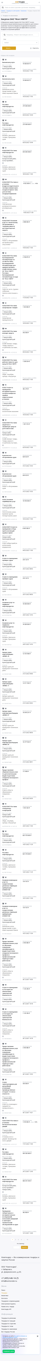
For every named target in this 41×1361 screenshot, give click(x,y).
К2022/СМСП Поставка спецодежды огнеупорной (9, 808)
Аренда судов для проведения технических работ (10, 668)
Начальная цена (27, 62)
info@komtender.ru (9, 1281)
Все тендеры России (8, 1332)
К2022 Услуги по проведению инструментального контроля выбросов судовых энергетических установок (9, 393)
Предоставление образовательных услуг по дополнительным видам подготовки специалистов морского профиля (10, 774)
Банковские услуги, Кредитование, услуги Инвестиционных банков (10, 91)
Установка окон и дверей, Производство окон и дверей (9, 1139)
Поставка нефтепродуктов (8, 105)
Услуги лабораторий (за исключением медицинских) (9, 545)
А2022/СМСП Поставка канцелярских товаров (9, 306)
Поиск (3, 1290)
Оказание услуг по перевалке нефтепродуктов (8, 604)
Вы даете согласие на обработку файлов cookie (15, 1336)
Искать (8, 48)
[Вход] (39, 2)
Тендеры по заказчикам (9, 1329)
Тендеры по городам (8, 1321)
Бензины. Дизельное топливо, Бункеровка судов (9, 137)
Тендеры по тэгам (7, 1326)
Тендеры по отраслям (8, 1323)
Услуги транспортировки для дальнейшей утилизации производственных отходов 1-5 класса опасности (9, 1088)
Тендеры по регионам (8, 1318)
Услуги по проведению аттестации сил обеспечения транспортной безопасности (10, 991)
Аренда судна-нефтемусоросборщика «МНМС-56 (10, 742)
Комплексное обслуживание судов (9, 456)
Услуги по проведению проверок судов (10, 559)
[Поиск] (3, 7)
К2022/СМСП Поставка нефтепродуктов (9, 151)
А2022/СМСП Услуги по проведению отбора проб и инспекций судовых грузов (9, 530)
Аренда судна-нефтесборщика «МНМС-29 (7, 654)
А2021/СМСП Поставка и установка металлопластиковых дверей (10, 1123)
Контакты (4, 1298)
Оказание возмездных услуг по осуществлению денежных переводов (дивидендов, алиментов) (9, 885)
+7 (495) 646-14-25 (10, 1278)
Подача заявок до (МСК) (29, 69)
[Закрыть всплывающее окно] (37, 1336)
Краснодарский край (8, 68)
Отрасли (4, 87)
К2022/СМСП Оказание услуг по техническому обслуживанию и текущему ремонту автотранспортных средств (10, 225)
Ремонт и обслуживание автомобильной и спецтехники (10, 242)
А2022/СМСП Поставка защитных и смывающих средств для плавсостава (9, 425)
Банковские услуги (8, 62)
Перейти (24, 1247)
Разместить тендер (7, 1306)
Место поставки (7, 65)
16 (27, 1239)
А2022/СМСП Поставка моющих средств (9, 332)
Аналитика (4, 1295)
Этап (4, 39)
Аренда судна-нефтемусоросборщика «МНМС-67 (10, 713)
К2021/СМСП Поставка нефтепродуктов (9, 1180)
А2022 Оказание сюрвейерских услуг (8, 500)
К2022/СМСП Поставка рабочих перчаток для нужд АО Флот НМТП (9, 362)
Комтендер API (6, 1309)
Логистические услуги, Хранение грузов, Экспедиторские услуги (9, 514)
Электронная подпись (8, 1304)
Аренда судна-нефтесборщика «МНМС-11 (7, 684)
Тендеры (4, 1293)
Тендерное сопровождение (10, 1301)
